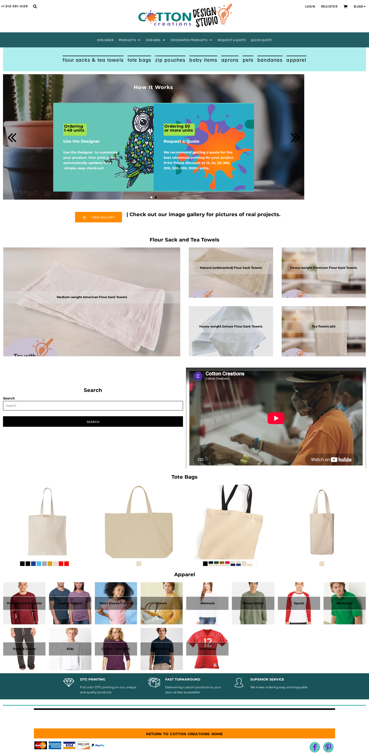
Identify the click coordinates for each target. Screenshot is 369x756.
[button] (130, 39)
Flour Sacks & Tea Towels (93, 59)
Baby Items (203, 59)
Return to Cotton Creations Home (184, 733)
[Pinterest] (328, 747)
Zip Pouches (170, 59)
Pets (248, 59)
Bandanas (269, 59)
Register (329, 6)
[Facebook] (315, 747)
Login (310, 6)
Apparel (296, 59)
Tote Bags (139, 59)
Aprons (230, 59)
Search (9, 398)
